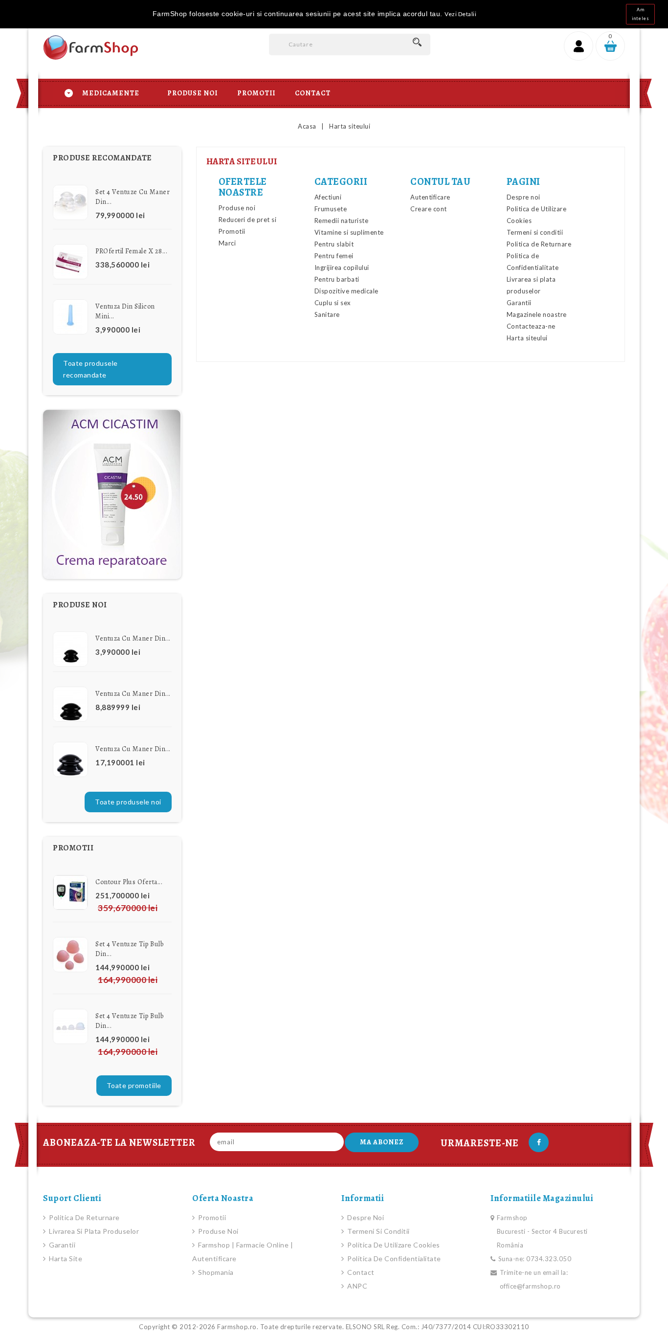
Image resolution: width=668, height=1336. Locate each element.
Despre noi (523, 197)
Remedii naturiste (341, 220)
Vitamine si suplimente (349, 232)
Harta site (64, 1258)
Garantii (519, 303)
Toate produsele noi (128, 802)
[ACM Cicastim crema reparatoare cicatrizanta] (112, 494)
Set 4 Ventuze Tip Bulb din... (129, 948)
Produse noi (237, 208)
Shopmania (215, 1272)
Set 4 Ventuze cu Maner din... (132, 196)
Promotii (256, 93)
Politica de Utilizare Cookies (393, 1245)
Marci (227, 243)
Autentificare (430, 197)
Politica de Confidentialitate (393, 1258)
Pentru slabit (334, 244)
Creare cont (428, 209)
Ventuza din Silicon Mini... (125, 311)
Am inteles (640, 14)
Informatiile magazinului (541, 1198)
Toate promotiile (134, 1085)
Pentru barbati (336, 279)
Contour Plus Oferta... (128, 882)
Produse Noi (192, 93)
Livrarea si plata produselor (93, 1231)
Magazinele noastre (537, 314)
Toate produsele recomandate (90, 369)
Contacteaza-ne (531, 326)
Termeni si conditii (535, 232)
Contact (313, 93)
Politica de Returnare (539, 244)
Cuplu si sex (332, 303)
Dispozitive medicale (346, 291)
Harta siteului (527, 338)
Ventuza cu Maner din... (133, 638)
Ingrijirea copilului (341, 267)
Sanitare (327, 314)
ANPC (356, 1286)
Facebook (539, 1142)
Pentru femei (334, 256)
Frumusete (330, 209)
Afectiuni (328, 197)
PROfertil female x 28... (131, 251)
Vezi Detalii (460, 14)
